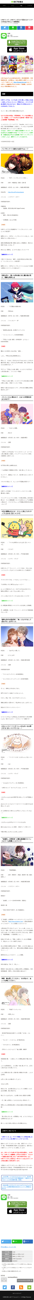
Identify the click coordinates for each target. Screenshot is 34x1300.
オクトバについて (17, 1293)
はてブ (27, 1241)
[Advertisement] (17, 13)
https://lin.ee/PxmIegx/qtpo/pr (16, 192)
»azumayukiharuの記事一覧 (25, 1280)
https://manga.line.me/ (20, 82)
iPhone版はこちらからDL (8, 1247)
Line (16, 1241)
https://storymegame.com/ (16, 921)
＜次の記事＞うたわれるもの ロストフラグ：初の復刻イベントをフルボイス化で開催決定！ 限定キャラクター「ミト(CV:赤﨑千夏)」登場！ (17, 1178)
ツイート (6, 1241)
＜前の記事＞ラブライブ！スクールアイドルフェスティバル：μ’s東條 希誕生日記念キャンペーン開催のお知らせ (17, 1187)
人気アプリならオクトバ (15, 1297)
